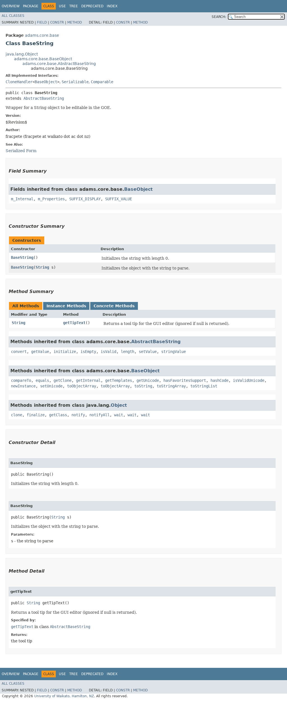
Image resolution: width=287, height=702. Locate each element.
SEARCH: (219, 17)
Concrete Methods (114, 306)
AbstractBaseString (44, 98)
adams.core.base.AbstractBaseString (59, 63)
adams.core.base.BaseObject (43, 59)
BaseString (22, 257)
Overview (11, 6)
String (42, 267)
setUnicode (51, 386)
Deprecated (92, 6)
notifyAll (99, 415)
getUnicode (147, 380)
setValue (148, 351)
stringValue (173, 351)
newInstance (23, 386)
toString (143, 386)
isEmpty (88, 351)
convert (19, 351)
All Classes (13, 16)
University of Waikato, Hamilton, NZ (64, 696)
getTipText (74, 322)
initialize (65, 351)
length (127, 351)
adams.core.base (42, 35)
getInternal (88, 380)
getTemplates (118, 380)
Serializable (75, 82)
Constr (57, 22)
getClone (62, 380)
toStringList (203, 386)
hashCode (219, 380)
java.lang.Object (22, 54)
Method (74, 22)
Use (62, 6)
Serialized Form (21, 150)
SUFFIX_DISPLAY (85, 199)
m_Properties (51, 199)
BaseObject (46, 82)
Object (119, 405)
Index (112, 6)
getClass (58, 415)
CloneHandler (19, 82)
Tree (73, 6)
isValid (108, 351)
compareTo (21, 380)
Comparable (102, 82)
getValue (40, 351)
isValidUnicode (248, 380)
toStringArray (171, 386)
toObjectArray (81, 386)
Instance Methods (66, 306)
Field (42, 22)
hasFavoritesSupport (184, 380)
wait (118, 415)
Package (30, 6)
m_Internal (22, 199)
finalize (36, 415)
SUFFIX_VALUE (118, 199)
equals (42, 380)
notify (78, 415)
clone (16, 415)
